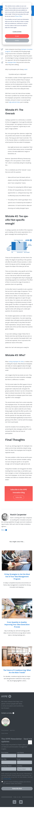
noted (25, 69)
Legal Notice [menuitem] (12, 730)
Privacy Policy (18, 16)
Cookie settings (17, 31)
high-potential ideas (14, 102)
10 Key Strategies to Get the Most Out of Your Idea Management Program (17, 576)
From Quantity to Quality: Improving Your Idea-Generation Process (17, 624)
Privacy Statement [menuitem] (4, 730)
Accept (17, 36)
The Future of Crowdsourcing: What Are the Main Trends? (17, 671)
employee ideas (11, 62)
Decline (17, 40)
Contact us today (6, 713)
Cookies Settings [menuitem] (4, 733)
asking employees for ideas (16, 361)
